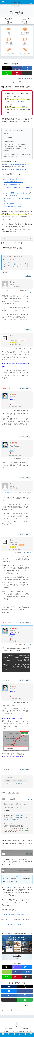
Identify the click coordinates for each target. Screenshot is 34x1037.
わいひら (15, 259)
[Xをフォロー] (25, 986)
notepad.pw (13, 195)
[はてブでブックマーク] (28, 678)
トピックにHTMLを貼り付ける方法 (15, 193)
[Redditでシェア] (20, 678)
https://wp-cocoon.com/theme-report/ (14, 164)
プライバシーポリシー (9, 1031)
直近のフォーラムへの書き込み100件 (16, 914)
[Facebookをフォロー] (25, 991)
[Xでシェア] (5, 674)
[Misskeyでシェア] (28, 674)
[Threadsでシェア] (13, 678)
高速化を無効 (19, 101)
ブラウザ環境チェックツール (13, 204)
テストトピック (6, 902)
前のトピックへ (10, 783)
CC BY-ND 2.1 (7, 887)
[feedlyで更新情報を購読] (25, 1000)
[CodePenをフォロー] (9, 1000)
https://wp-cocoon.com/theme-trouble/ (15, 169)
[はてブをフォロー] (9, 995)
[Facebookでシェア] (5, 678)
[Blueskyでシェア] (20, 674)
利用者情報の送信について (25, 1031)
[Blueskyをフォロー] (9, 991)
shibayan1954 (20, 815)
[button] (27, 73)
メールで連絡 (9, 1028)
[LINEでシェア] (5, 683)
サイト (13, 399)
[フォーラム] (3, 242)
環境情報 (25, 107)
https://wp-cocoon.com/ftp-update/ (13, 756)
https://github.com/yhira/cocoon (12, 718)
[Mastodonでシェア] (13, 674)
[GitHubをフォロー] (25, 995)
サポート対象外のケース (12, 184)
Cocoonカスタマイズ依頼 (12, 206)
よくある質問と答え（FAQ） (13, 182)
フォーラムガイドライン (12, 179)
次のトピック (19, 783)
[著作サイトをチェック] (9, 986)
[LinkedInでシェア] (20, 683)
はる (13, 335)
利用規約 (25, 1028)
